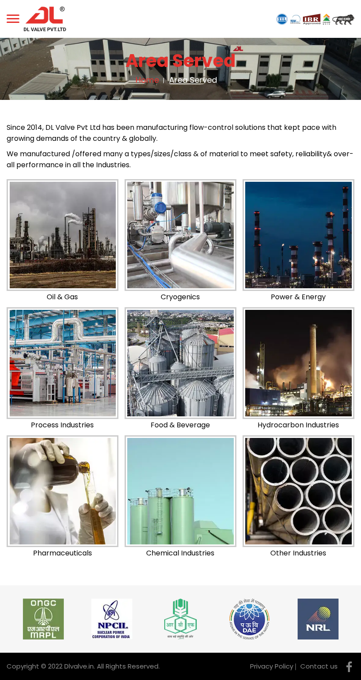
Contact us (319, 666)
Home (147, 79)
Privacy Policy (271, 666)
